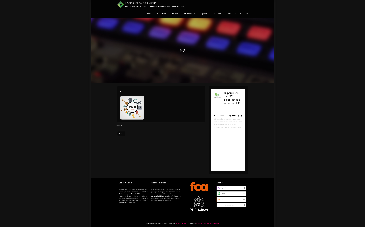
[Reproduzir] (214, 116)
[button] (247, 13)
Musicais (174, 14)
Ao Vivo (149, 14)
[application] (228, 116)
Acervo (228, 14)
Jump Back (238, 116)
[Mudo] (230, 116)
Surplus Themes (180, 223)
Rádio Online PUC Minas (140, 3)
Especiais (217, 14)
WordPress (199, 223)
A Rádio (238, 14)
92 (121, 91)
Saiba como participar (164, 200)
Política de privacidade (211, 223)
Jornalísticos (161, 14)
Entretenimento (189, 14)
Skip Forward (241, 116)
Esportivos (204, 14)
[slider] (222, 115)
